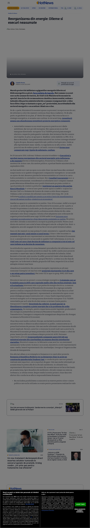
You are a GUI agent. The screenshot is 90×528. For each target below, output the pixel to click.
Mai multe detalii (30, 504)
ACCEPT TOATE (80, 504)
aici (31, 517)
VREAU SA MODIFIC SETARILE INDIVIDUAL (79, 510)
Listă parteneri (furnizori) (47, 510)
